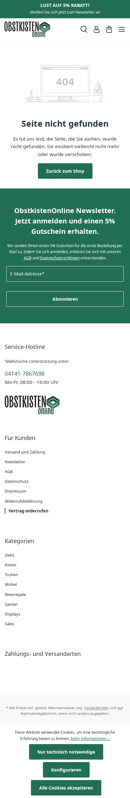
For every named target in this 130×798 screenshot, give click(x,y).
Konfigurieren (66, 770)
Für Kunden (20, 438)
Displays (12, 614)
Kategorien (19, 541)
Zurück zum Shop (65, 171)
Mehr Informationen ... (90, 738)
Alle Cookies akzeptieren (66, 788)
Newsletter (15, 462)
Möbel (11, 584)
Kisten (10, 565)
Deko (10, 555)
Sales (9, 624)
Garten (11, 604)
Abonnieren (65, 299)
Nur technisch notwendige (66, 752)
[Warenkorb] (109, 29)
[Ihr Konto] (96, 29)
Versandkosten (96, 707)
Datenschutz (16, 481)
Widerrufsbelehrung (24, 501)
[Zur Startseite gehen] (39, 29)
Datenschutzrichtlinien (60, 258)
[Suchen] (84, 29)
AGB (28, 258)
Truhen (11, 574)
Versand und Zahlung (25, 452)
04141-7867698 (24, 373)
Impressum (15, 491)
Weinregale (15, 594)
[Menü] (121, 29)
